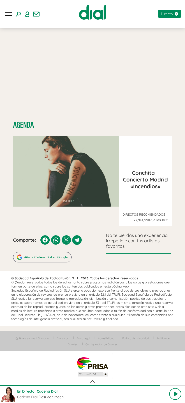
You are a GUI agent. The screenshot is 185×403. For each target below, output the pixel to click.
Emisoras (63, 338)
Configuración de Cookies (102, 344)
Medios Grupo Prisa (92, 374)
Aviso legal (83, 338)
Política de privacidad (135, 338)
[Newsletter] (36, 14)
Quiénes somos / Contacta (32, 338)
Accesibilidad (106, 338)
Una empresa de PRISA (92, 363)
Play (175, 394)
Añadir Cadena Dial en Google (46, 257)
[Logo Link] (92, 12)
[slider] (92, 385)
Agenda (23, 125)
